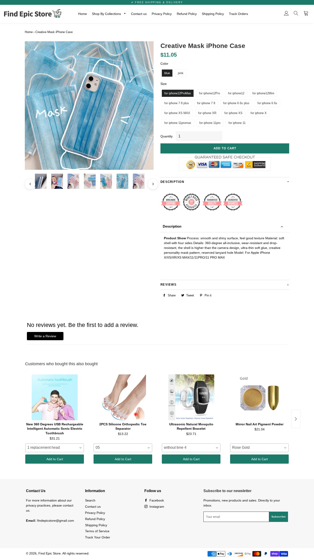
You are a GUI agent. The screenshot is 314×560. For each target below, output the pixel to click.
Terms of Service (97, 531)
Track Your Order (97, 537)
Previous (28, 182)
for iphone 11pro (209, 123)
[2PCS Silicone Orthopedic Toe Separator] (123, 397)
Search (90, 500)
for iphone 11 (236, 123)
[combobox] (54, 447)
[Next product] (295, 419)
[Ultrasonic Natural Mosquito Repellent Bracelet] (191, 397)
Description (172, 226)
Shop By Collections (107, 14)
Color (164, 63)
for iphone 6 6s (267, 103)
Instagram (156, 506)
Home (82, 14)
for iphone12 (236, 93)
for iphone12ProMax (177, 93)
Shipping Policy (213, 14)
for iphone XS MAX (177, 113)
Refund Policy (187, 14)
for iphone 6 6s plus (236, 103)
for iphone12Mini (263, 93)
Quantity (166, 136)
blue (167, 73)
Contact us (139, 14)
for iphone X (259, 113)
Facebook (156, 500)
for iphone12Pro (209, 93)
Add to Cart (54, 459)
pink (180, 73)
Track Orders (238, 14)
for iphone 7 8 (206, 103)
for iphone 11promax (177, 123)
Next (151, 182)
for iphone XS (233, 113)
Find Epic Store (49, 553)
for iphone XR (207, 113)
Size (163, 84)
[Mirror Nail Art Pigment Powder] (259, 397)
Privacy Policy (162, 14)
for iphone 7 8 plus (176, 103)
